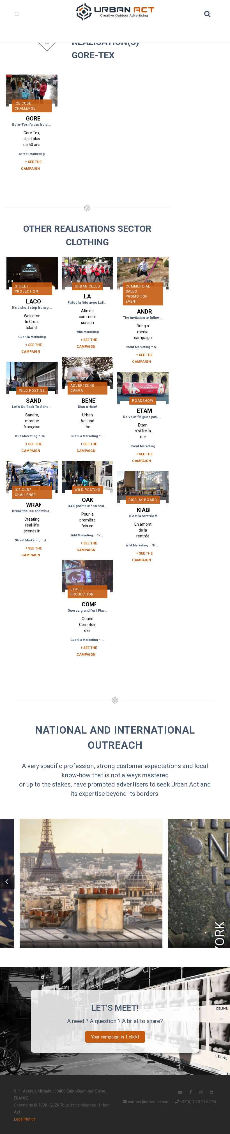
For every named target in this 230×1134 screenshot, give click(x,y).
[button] (7, 882)
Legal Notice (25, 1119)
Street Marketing (32, 154)
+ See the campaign (31, 348)
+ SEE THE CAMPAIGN (31, 165)
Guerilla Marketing (32, 337)
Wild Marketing (87, 332)
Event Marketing (138, 347)
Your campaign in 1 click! (115, 1037)
